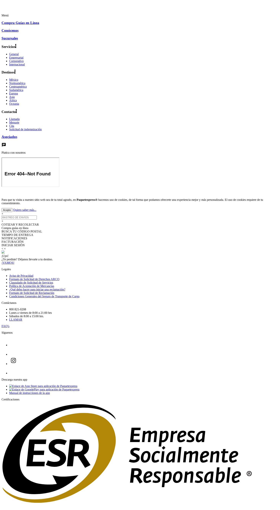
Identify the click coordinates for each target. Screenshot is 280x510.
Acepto (7, 210)
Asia (12, 96)
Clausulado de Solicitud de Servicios (31, 282)
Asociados (9, 137)
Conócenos (10, 30)
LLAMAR (15, 319)
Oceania (14, 103)
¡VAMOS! (8, 262)
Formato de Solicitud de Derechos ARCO (34, 279)
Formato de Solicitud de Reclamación (31, 293)
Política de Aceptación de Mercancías (31, 286)
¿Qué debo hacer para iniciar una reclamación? (37, 289)
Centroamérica (18, 86)
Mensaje (14, 122)
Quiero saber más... (24, 209)
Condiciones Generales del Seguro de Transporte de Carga (44, 296)
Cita (11, 126)
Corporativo (16, 61)
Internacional (17, 64)
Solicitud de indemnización (25, 129)
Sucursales (10, 38)
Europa (13, 93)
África (13, 100)
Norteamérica (17, 83)
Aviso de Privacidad (21, 275)
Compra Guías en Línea (20, 23)
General (14, 54)
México (13, 79)
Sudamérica (16, 90)
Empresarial (16, 57)
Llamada (14, 119)
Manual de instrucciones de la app (29, 393)
